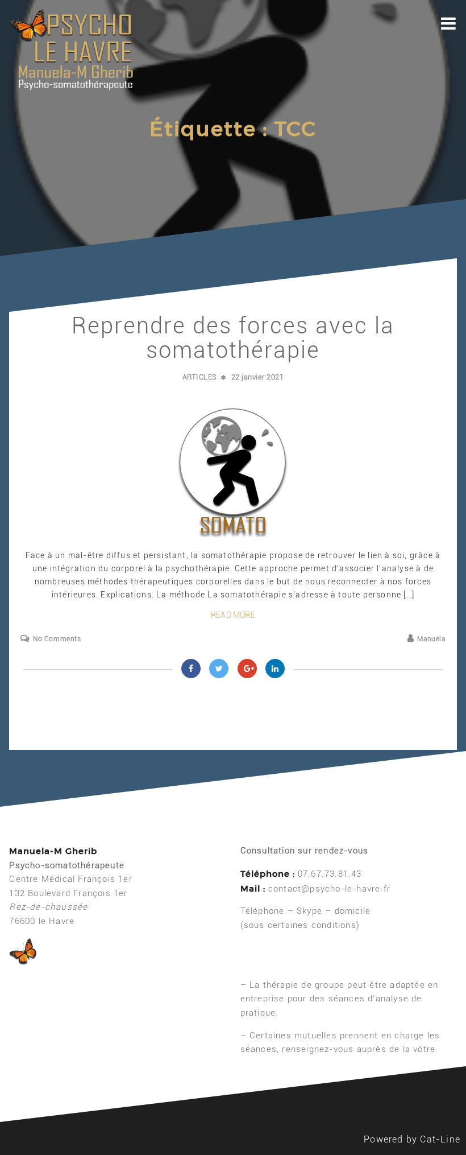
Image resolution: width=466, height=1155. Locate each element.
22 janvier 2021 (257, 377)
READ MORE (233, 615)
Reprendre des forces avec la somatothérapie (233, 338)
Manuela (431, 639)
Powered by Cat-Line (412, 1139)
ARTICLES (199, 377)
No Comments (57, 639)
